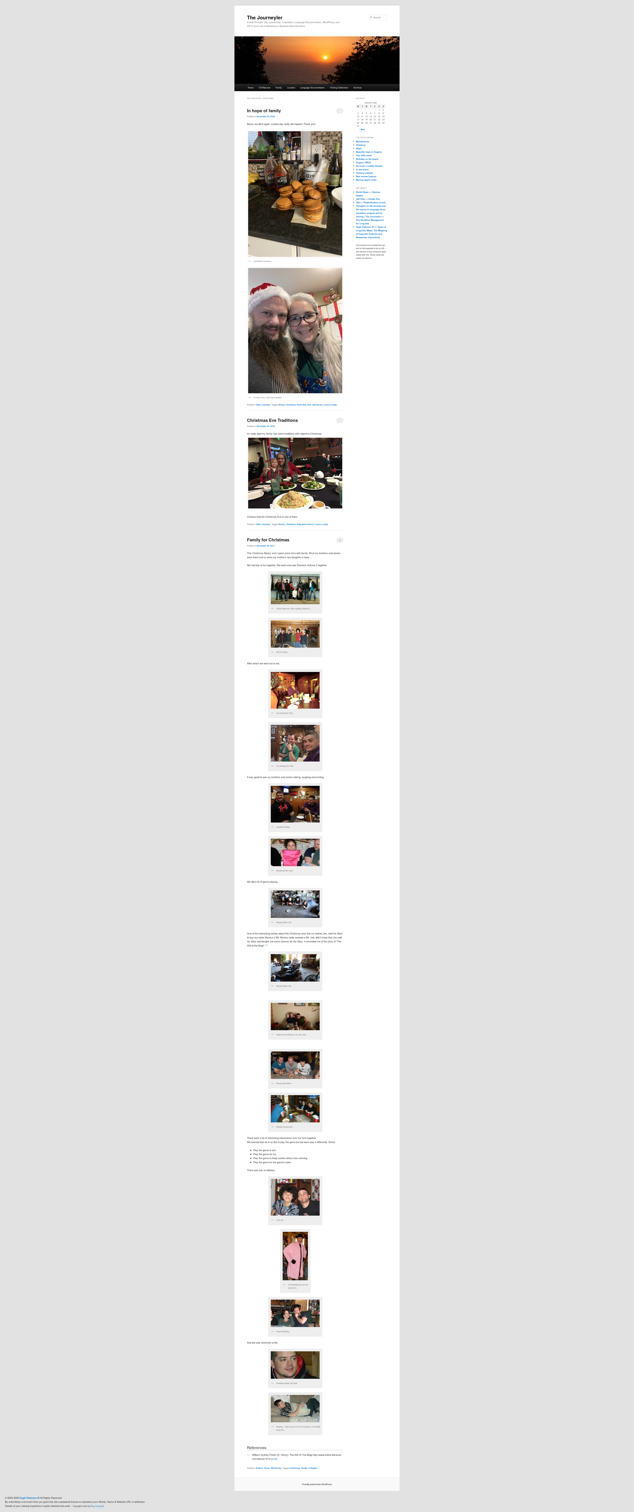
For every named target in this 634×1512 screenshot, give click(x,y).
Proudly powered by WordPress (317, 1484)
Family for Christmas (268, 540)
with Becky (317, 404)
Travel (267, 1468)
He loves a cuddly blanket (369, 165)
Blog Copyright (97, 1506)
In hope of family (264, 110)
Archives (357, 87)
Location (291, 87)
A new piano (362, 169)
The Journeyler (264, 17)
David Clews (362, 192)
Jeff (358, 202)
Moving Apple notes (366, 179)
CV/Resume (264, 87)
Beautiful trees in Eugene (369, 151)
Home (250, 87)
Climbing (360, 144)
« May (362, 129)
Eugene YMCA (363, 162)
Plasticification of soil (374, 202)
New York (306, 404)
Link (274, 1458)
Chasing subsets (364, 172)
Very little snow (364, 155)
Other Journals (263, 404)
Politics (259, 1468)
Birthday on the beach (367, 159)
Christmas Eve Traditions (272, 420)
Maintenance (362, 141)
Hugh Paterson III (365, 226)
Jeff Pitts (360, 199)
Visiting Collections (339, 87)
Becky (282, 404)
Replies (313, 1468)
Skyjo (359, 148)
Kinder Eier (374, 199)
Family (278, 87)
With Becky (276, 1468)
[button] (266, 945)
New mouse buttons (366, 176)
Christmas (291, 404)
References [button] (256, 1447)
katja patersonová (305, 524)
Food (299, 404)
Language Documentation (312, 87)
